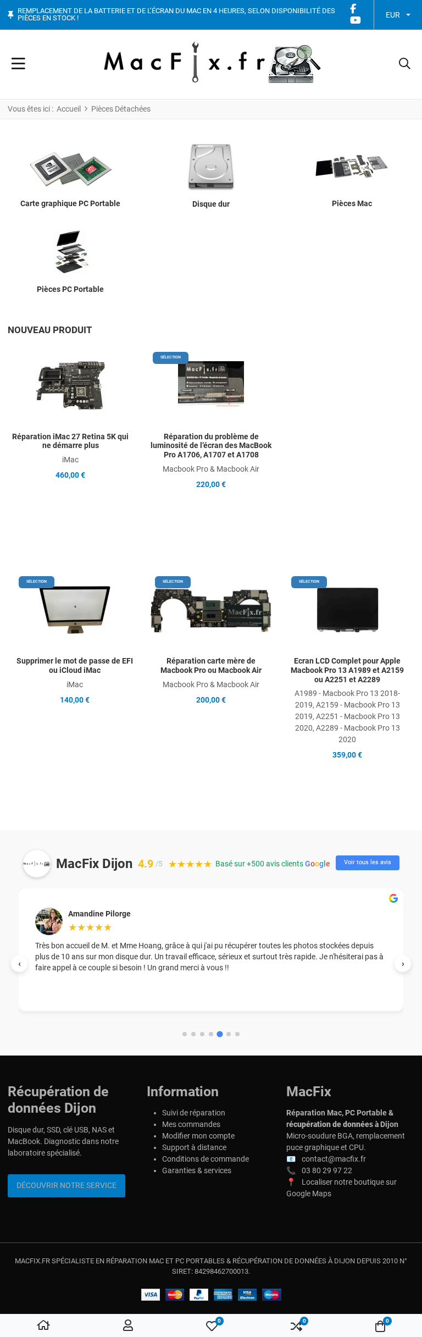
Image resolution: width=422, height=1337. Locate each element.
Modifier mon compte (198, 1135)
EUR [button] (393, 14)
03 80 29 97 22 (327, 1170)
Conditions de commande (205, 1158)
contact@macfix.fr (334, 1158)
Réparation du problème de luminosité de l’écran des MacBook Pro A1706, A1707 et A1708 (211, 446)
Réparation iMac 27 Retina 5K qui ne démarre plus (70, 441)
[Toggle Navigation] (18, 64)
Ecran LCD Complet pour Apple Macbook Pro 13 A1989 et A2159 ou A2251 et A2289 (347, 670)
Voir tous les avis (367, 862)
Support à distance (194, 1147)
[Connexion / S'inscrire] (128, 1326)
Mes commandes (191, 1124)
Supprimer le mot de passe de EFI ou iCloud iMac (74, 665)
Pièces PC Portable (70, 289)
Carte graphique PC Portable (70, 203)
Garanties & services (196, 1170)
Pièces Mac (352, 203)
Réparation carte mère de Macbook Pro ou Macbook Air (211, 665)
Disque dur (211, 204)
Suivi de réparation (193, 1112)
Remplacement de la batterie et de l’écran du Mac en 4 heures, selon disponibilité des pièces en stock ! (176, 14)
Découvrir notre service (66, 1185)
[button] (404, 64)
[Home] (43, 1326)
